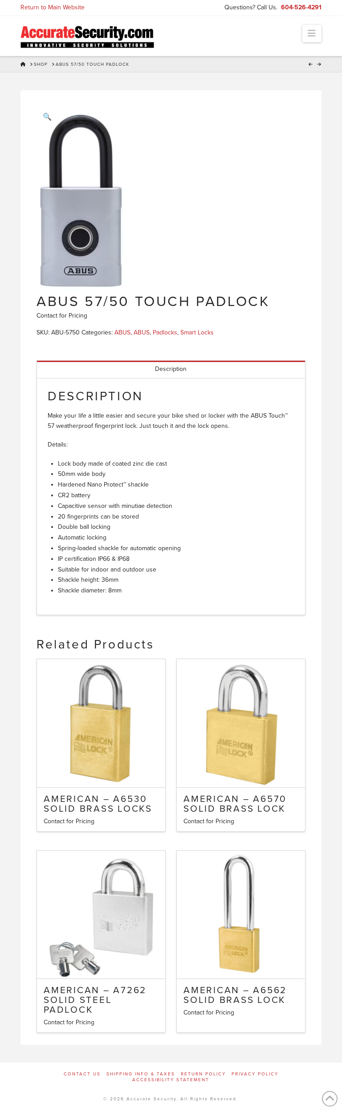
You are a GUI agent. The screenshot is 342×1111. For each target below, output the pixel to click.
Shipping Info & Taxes (140, 1074)
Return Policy (203, 1074)
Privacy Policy (255, 1074)
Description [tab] (171, 369)
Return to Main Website (52, 7)
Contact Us (82, 1074)
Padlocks (165, 332)
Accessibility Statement (170, 1080)
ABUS (122, 332)
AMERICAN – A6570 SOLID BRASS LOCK (235, 803)
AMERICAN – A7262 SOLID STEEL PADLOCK (95, 1000)
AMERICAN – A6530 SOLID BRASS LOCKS (98, 803)
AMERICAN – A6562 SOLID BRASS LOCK (235, 995)
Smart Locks (197, 332)
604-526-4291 (301, 7)
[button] (312, 33)
